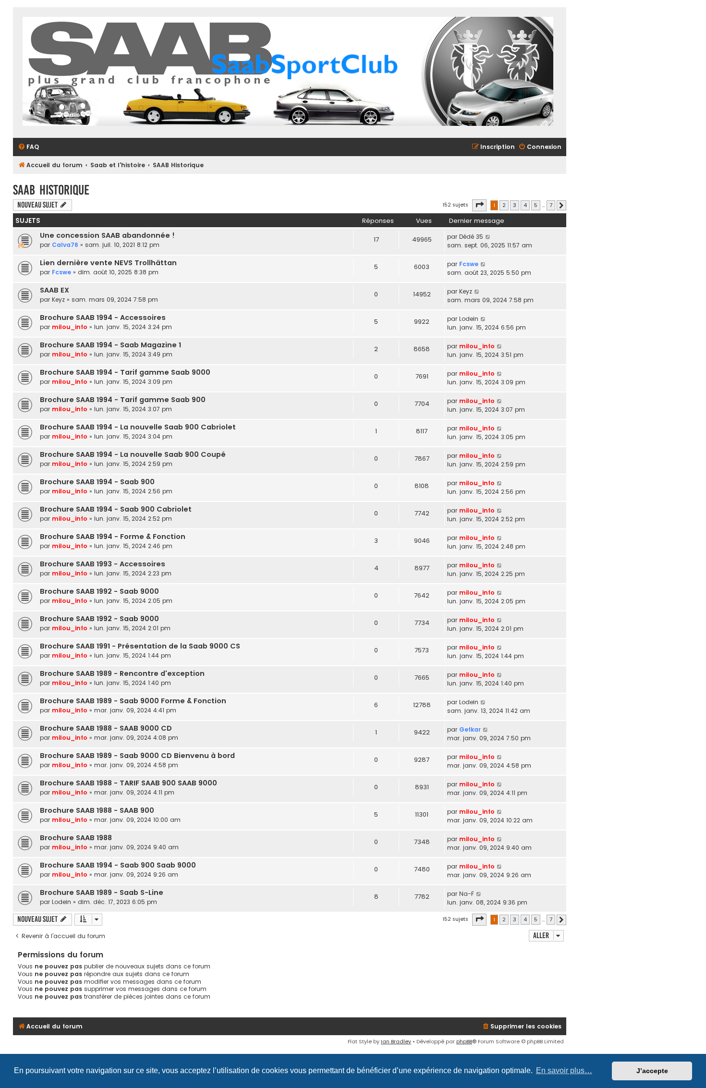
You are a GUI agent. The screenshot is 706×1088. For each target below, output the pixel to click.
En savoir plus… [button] (564, 1070)
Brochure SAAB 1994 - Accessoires (103, 317)
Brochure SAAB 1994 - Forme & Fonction (112, 536)
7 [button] (550, 205)
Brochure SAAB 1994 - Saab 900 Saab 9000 (118, 865)
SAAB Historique (51, 190)
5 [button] (535, 205)
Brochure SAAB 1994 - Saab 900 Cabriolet (116, 509)
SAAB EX (54, 290)
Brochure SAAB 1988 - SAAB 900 (97, 810)
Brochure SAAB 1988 (76, 838)
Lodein (468, 319)
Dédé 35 (471, 236)
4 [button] (525, 205)
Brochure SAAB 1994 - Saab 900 (97, 482)
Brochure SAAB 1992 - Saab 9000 (99, 591)
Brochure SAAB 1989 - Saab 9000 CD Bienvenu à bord (137, 755)
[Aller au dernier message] (488, 236)
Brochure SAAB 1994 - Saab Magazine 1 (110, 345)
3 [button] (514, 205)
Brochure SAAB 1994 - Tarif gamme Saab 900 (123, 399)
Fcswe (61, 272)
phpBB (464, 1041)
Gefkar (470, 729)
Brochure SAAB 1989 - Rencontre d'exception (122, 673)
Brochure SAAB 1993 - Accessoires (102, 564)
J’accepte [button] (652, 1071)
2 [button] (504, 205)
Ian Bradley (396, 1041)
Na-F (466, 894)
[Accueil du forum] (287, 72)
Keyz (58, 299)
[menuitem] (28, 147)
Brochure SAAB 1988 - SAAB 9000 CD (106, 728)
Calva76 (65, 245)
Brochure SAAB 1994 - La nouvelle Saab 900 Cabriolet (138, 427)
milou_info (69, 327)
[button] (479, 205)
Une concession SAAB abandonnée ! (107, 235)
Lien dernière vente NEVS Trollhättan (108, 263)
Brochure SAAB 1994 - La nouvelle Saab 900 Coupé (133, 454)
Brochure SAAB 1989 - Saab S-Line (101, 892)
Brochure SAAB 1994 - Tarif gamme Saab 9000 (125, 372)
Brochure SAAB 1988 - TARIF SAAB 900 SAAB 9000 (128, 783)
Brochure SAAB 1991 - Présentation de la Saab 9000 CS (140, 646)
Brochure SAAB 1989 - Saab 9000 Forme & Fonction (133, 701)
